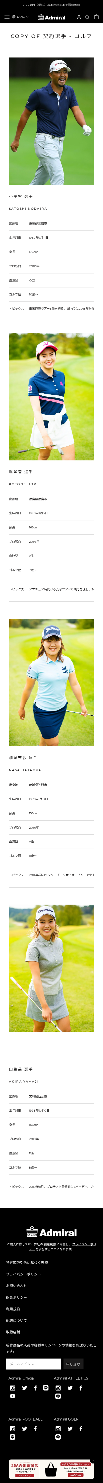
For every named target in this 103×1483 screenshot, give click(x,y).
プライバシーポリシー (23, 1274)
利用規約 (50, 1244)
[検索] (87, 17)
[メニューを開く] (7, 17)
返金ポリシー (16, 1297)
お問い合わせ (16, 1286)
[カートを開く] (96, 16)
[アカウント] (79, 16)
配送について (16, 1320)
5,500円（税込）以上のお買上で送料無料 (51, 4)
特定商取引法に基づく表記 (27, 1263)
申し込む (73, 1364)
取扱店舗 (13, 1332)
